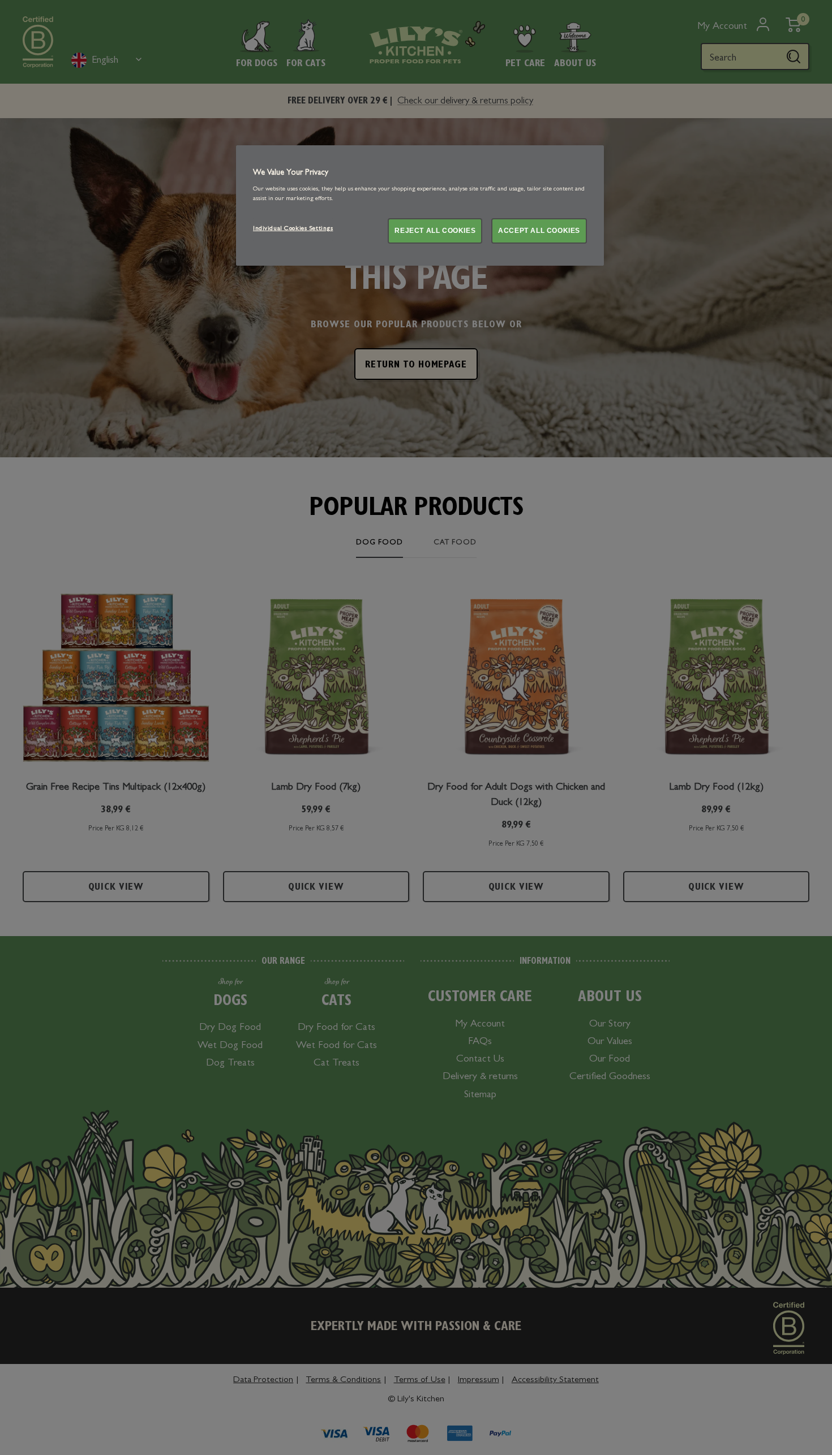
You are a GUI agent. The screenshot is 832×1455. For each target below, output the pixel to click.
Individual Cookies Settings (293, 229)
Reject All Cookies (434, 231)
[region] (420, 205)
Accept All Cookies (539, 231)
